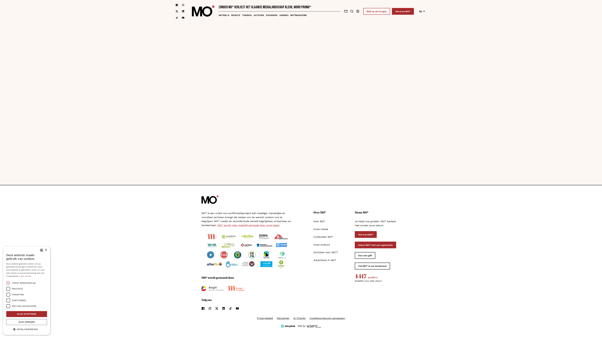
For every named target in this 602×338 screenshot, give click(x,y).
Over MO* (319, 221)
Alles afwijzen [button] (26, 322)
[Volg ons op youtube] (183, 17)
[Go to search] (352, 11)
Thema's (247, 15)
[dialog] (26, 290)
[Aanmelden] (357, 11)
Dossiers (271, 15)
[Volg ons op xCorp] (177, 11)
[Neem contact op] (346, 11)
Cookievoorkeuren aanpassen (327, 318)
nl (421, 11)
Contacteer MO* (323, 236)
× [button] (46, 250)
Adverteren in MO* (325, 260)
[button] (26, 329)
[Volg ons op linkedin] (183, 11)
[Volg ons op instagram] (183, 5)
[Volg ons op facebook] (177, 5)
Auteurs (259, 15)
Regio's (235, 15)
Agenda (283, 15)
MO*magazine (298, 15)
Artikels (224, 15)
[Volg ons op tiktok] (177, 17)
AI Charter (299, 318)
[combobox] (41, 250)
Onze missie (321, 229)
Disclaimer (283, 318)
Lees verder (25, 276)
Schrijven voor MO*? (326, 252)
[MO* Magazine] (203, 11)
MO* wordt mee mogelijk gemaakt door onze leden (249, 225)
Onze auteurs (322, 244)
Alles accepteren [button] (26, 314)
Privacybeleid (265, 318)
